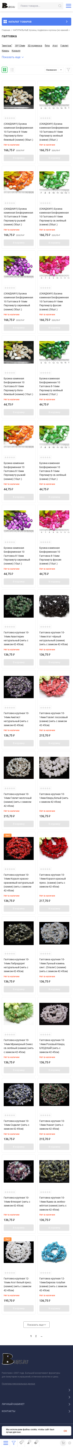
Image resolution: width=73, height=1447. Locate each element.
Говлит (64, 45)
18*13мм (20, 45)
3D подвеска (35, 45)
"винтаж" (7, 45)
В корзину (19, 157)
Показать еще (11, 57)
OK (65, 1431)
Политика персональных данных (18, 1384)
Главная (6, 30)
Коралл (16, 50)
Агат (55, 45)
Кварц (5, 50)
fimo (47, 45)
